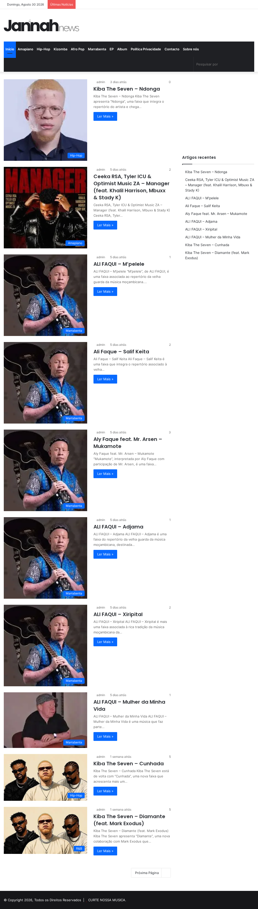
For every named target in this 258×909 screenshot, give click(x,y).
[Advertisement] (218, 110)
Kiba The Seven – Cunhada (128, 763)
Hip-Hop (43, 49)
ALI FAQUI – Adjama (118, 526)
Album (122, 49)
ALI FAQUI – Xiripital (118, 614)
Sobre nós (191, 49)
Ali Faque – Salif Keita (121, 351)
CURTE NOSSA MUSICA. (107, 900)
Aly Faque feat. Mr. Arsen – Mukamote (216, 214)
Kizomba (60, 49)
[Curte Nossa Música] (41, 25)
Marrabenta (97, 49)
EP (112, 49)
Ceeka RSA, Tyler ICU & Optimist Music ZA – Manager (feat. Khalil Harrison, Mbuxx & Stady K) (131, 187)
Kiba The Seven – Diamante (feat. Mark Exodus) (129, 820)
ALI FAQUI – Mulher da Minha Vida (212, 237)
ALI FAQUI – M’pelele (118, 264)
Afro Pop (77, 49)
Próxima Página (147, 873)
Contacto (172, 49)
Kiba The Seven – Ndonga (126, 88)
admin (100, 82)
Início (10, 49)
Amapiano (25, 49)
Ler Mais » (105, 116)
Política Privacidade (146, 49)
